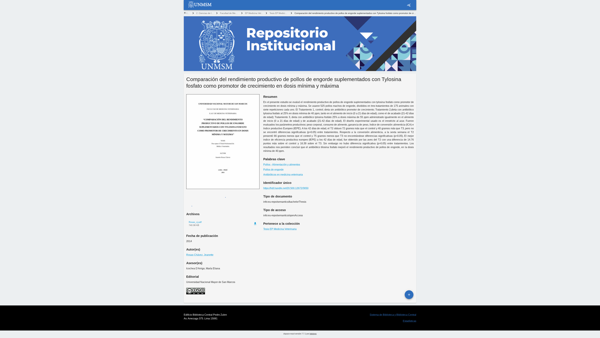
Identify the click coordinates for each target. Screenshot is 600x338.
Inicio (188, 13)
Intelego (313, 334)
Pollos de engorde (273, 169)
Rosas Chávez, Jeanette (199, 254)
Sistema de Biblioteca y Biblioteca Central (393, 314)
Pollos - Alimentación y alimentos (281, 164)
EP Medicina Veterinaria (254, 13)
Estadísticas (409, 321)
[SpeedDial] (409, 294)
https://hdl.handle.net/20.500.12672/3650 (285, 188)
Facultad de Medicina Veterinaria (229, 13)
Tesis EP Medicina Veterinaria (279, 13)
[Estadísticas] (408, 5)
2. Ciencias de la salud (205, 13)
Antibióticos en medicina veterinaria (283, 174)
